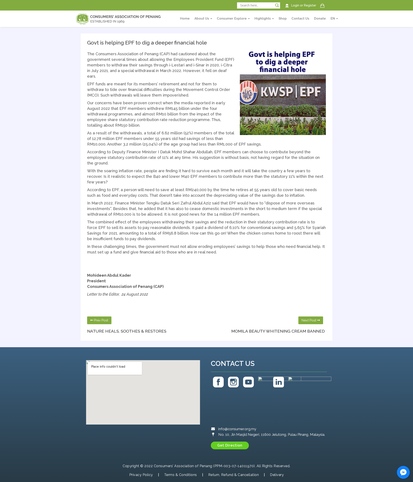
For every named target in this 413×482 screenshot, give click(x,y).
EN (333, 18)
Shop (283, 18)
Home (185, 18)
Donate (320, 18)
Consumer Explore (232, 18)
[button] (230, 445)
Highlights (263, 18)
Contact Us (300, 18)
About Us (202, 18)
